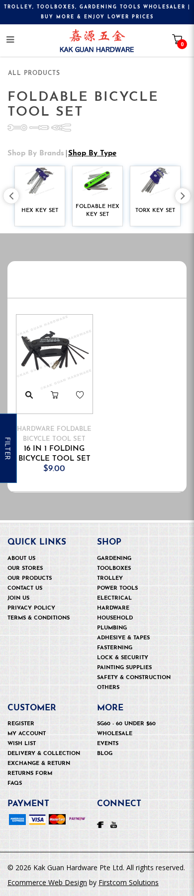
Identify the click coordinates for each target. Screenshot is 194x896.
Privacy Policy (31, 608)
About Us (21, 558)
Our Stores (25, 568)
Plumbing (112, 628)
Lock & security (122, 658)
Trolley (110, 578)
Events (107, 744)
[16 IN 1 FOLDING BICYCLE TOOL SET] (54, 353)
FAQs (14, 783)
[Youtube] (113, 824)
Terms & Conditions (38, 618)
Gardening (114, 558)
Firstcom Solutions (128, 882)
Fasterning (114, 648)
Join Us (18, 598)
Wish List (21, 744)
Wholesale (114, 734)
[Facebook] (100, 824)
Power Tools (117, 588)
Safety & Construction (134, 678)
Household (115, 618)
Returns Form (29, 773)
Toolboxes (114, 568)
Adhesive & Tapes (123, 638)
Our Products (29, 578)
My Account (26, 734)
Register (20, 724)
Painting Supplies (124, 668)
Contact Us (24, 588)
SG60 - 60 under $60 (126, 724)
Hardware (113, 608)
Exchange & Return (38, 763)
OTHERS (108, 687)
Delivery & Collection (43, 754)
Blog (104, 754)
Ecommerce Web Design (47, 882)
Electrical (114, 598)
